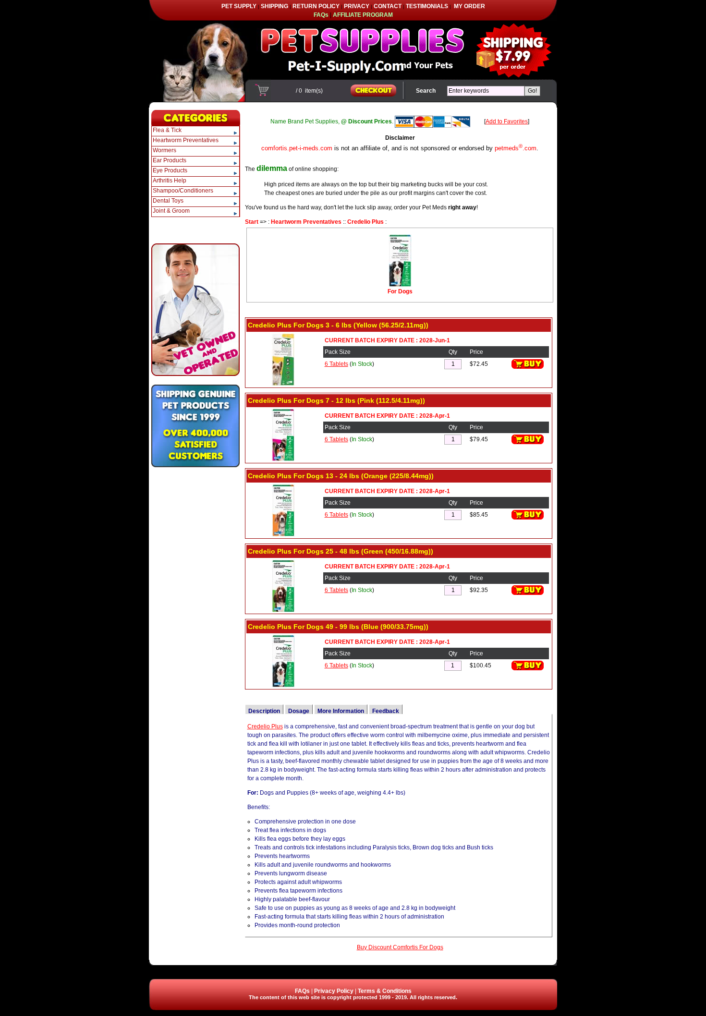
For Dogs (400, 291)
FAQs (302, 991)
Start (251, 221)
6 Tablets (336, 364)
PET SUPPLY (238, 6)
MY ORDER (469, 6)
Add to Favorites (507, 121)
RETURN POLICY (316, 6)
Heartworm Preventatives (306, 221)
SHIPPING (274, 6)
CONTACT (388, 6)
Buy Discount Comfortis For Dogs (400, 947)
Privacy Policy (333, 991)
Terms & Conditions (385, 991)
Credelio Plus (365, 221)
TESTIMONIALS (427, 6)
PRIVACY (356, 6)
